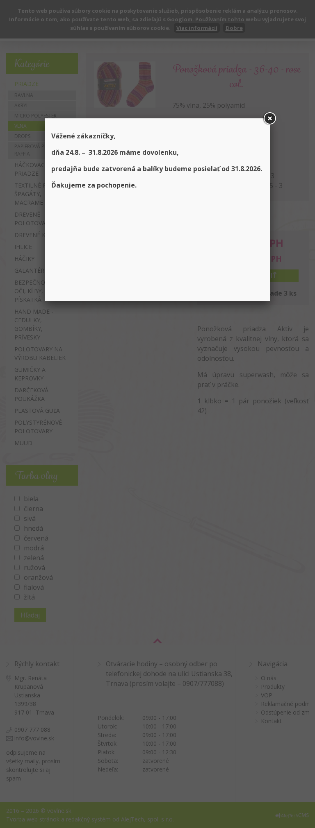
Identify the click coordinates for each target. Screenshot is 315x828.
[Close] (269, 118)
